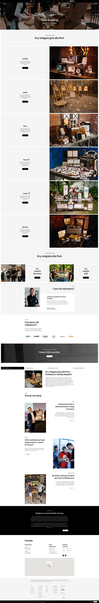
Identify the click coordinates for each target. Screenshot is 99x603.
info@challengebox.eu (53, 551)
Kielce (64, 525)
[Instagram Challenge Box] (63, 590)
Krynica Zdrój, (40, 525)
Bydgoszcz (38, 524)
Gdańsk (41, 524)
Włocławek (48, 527)
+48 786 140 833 (51, 548)
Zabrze (32, 526)
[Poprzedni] (4, 16)
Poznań (57, 523)
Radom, (49, 525)
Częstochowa (45, 525)
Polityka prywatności (43, 601)
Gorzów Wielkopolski (55, 526)
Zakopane (63, 524)
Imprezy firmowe (33, 589)
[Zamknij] (98, 601)
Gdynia (44, 524)
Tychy (50, 526)
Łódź (60, 523)
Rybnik (43, 526)
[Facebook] (63, 555)
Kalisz (52, 527)
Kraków (62, 523)
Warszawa (50, 523)
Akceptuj (95, 601)
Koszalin (47, 524)
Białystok (57, 524)
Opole (35, 524)
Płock (67, 526)
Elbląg (60, 526)
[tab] (12, 368)
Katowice (66, 523)
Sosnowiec (55, 525)
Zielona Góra (60, 525)
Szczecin (50, 524)
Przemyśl (36, 525)
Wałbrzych (63, 526)
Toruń (52, 525)
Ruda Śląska (46, 526)
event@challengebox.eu (53, 553)
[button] (43, 1)
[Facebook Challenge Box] (61, 590)
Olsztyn (54, 524)
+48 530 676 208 (51, 549)
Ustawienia (90, 601)
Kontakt (62, 587)
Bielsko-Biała (36, 526)
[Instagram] (65, 555)
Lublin (60, 524)
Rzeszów (32, 525)
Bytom (40, 526)
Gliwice (66, 525)
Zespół (46, 587)
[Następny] (94, 16)
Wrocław (54, 523)
